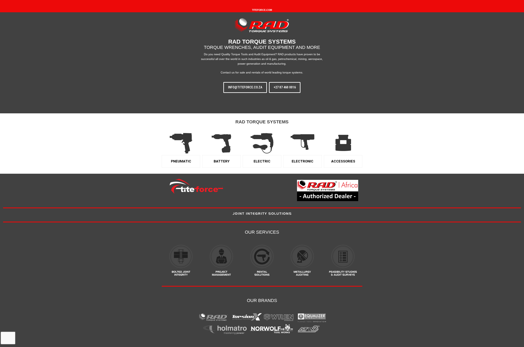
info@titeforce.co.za (245, 87)
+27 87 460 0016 (285, 87)
